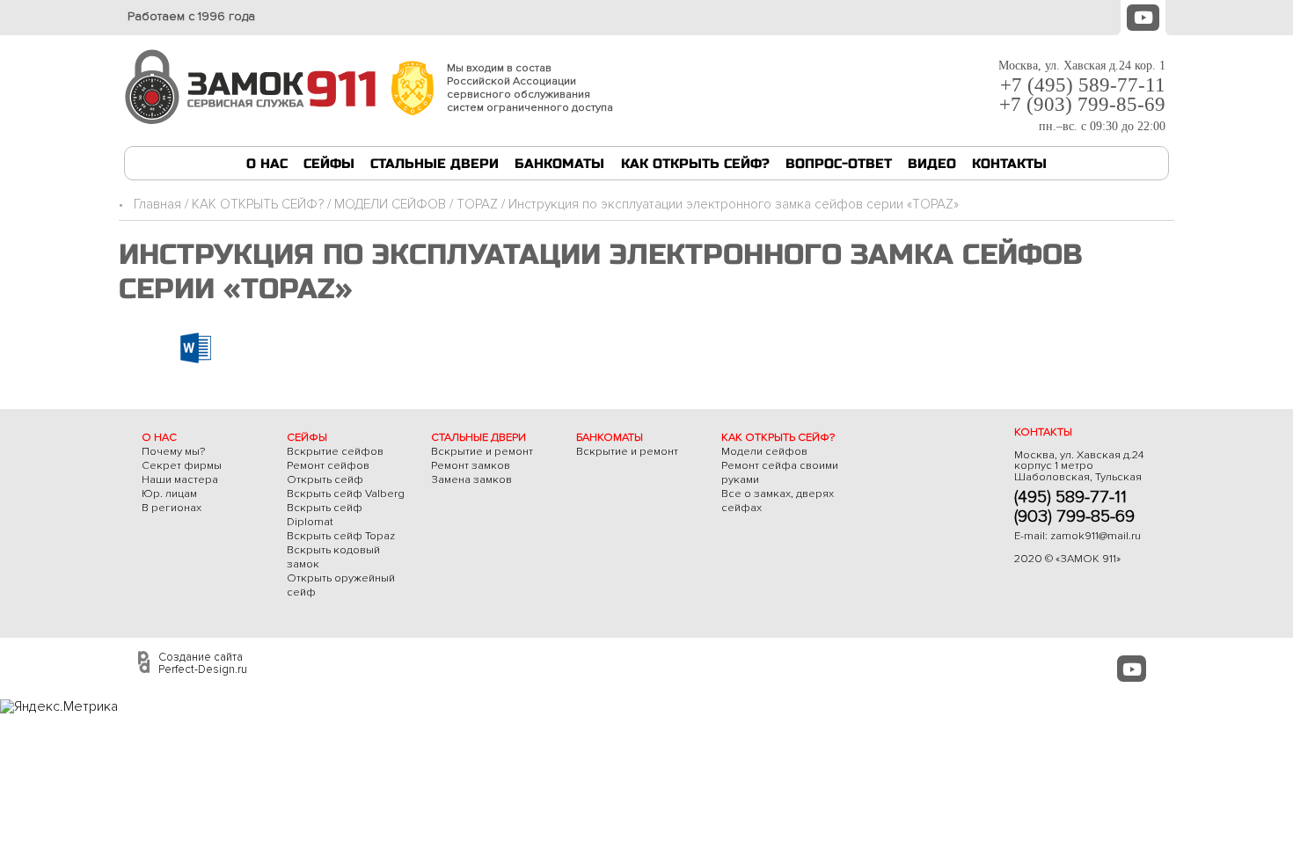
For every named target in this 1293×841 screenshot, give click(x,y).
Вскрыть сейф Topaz (341, 536)
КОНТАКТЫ (1009, 164)
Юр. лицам (169, 493)
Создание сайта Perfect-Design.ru (202, 663)
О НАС (267, 164)
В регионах (171, 508)
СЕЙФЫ (328, 164)
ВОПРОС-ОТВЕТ (838, 164)
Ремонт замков (470, 465)
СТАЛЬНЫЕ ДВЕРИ (434, 164)
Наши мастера (180, 479)
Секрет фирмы (182, 465)
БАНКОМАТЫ (559, 164)
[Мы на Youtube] (1143, 16)
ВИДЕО (932, 164)
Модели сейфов (764, 451)
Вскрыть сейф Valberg (346, 493)
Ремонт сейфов (328, 465)
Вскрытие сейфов (335, 451)
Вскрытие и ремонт (482, 451)
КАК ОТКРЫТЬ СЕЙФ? (695, 164)
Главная (157, 204)
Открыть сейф (325, 479)
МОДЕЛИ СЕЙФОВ (390, 204)
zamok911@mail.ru (1095, 536)
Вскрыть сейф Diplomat (324, 515)
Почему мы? (173, 451)
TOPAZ (477, 204)
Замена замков (471, 479)
